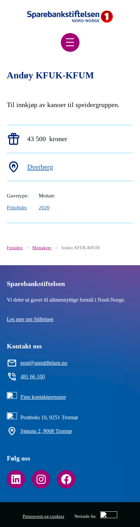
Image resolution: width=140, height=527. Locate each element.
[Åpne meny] (70, 42)
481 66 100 (32, 376)
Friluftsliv (17, 207)
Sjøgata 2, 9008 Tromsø (46, 431)
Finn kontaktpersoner (43, 397)
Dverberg (40, 166)
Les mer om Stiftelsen (30, 319)
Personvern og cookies (43, 516)
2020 (44, 207)
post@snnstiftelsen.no (43, 363)
